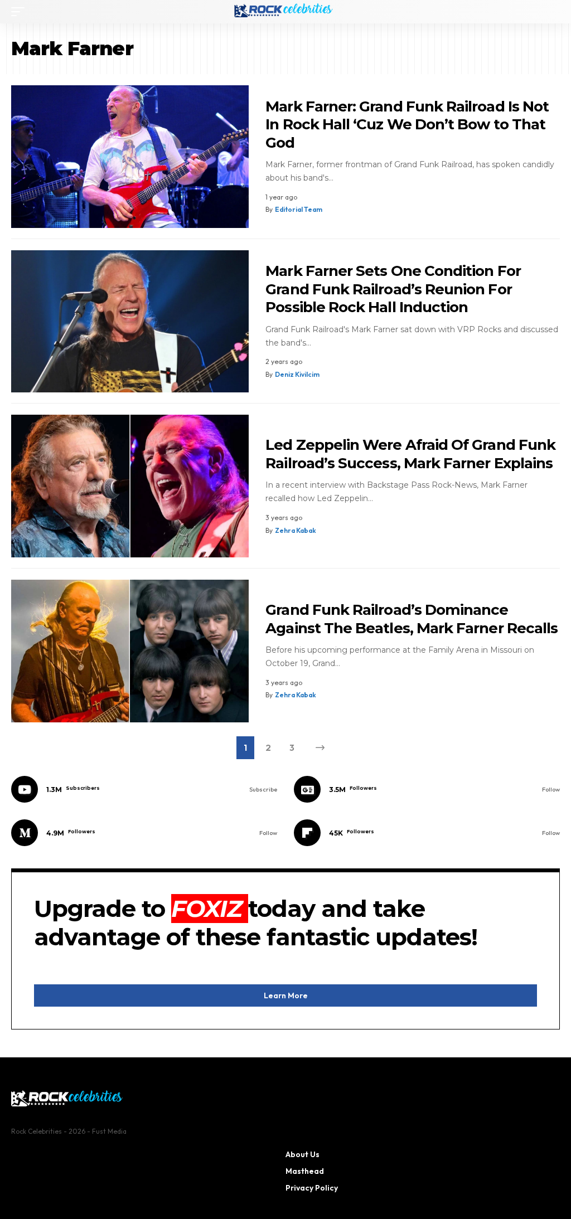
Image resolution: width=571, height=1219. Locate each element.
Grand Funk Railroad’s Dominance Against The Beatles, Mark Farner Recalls (411, 619)
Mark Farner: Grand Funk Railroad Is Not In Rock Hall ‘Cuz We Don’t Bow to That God (407, 125)
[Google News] (427, 789)
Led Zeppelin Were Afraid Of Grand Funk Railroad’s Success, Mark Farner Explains (410, 454)
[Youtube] (144, 789)
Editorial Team (298, 209)
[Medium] (144, 832)
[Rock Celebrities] (285, 11)
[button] (20, 11)
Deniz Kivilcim (297, 374)
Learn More (286, 995)
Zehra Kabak (295, 530)
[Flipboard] (427, 832)
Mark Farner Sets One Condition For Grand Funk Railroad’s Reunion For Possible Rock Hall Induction (392, 289)
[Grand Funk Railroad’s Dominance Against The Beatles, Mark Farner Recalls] (130, 651)
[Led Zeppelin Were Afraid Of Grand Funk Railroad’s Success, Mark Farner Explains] (130, 486)
